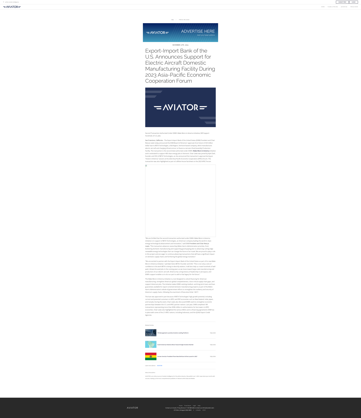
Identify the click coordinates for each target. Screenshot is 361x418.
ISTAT (204, 410)
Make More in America (201, 151)
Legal (194, 405)
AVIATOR (159, 365)
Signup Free (342, 2)
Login (353, 2)
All (173, 19)
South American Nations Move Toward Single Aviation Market (175, 344)
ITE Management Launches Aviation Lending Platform (172, 333)
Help (199, 405)
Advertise (344, 6)
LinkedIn (198, 410)
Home (323, 6)
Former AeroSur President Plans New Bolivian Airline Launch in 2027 (177, 356)
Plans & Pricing (333, 6)
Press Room (354, 6)
